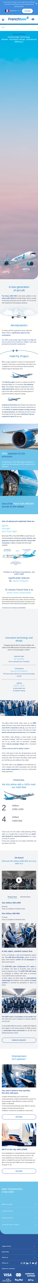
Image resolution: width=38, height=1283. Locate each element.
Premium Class (12, 897)
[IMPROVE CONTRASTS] (33, 19)
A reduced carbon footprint (14, 1225)
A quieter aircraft (18, 1212)
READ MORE (19, 1117)
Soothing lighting (18, 1219)
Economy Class (25, 897)
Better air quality (18, 1205)
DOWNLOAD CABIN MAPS (19, 1040)
